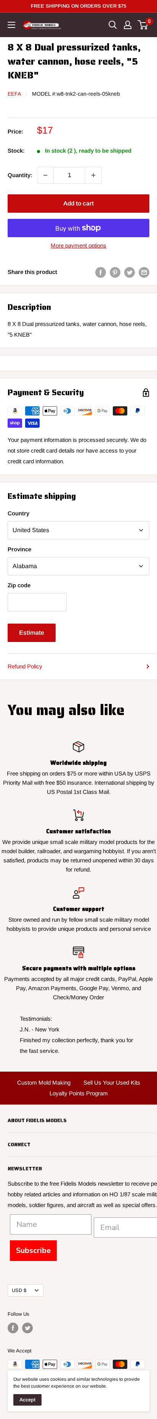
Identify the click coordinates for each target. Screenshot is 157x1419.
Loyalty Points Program (79, 1093)
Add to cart (78, 203)
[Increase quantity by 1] (93, 175)
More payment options (78, 245)
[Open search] (113, 25)
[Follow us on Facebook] (13, 1328)
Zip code (19, 585)
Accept (27, 1400)
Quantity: (20, 175)
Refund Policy (25, 666)
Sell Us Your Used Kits (111, 1082)
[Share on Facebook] (100, 272)
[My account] (127, 25)
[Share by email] (144, 272)
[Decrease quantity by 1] (45, 175)
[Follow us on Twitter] (27, 1328)
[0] (143, 24)
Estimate (31, 632)
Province (19, 549)
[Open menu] (11, 25)
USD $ (19, 1290)
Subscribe (33, 1250)
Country (18, 513)
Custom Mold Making (43, 1082)
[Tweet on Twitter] (129, 272)
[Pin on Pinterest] (115, 272)
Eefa (14, 94)
